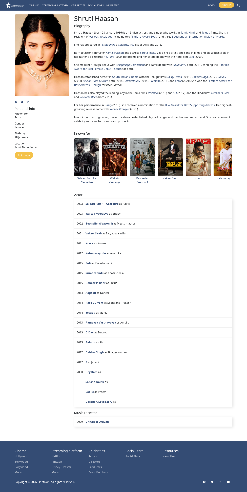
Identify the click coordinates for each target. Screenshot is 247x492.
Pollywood (21, 467)
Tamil (184, 32)
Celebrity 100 (126, 44)
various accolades (100, 36)
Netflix (56, 456)
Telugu (206, 32)
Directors (94, 461)
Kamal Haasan (115, 53)
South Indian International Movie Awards (198, 36)
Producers (95, 467)
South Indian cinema (125, 77)
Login (212, 5)
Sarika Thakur (148, 53)
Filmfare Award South (144, 36)
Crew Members (98, 472)
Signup (226, 5)
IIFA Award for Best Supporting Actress (190, 105)
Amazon (57, 461)
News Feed (112, 5)
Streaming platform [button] (55, 5)
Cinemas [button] (34, 5)
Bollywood (21, 461)
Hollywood (21, 456)
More (18, 472)
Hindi (192, 32)
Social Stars (96, 5)
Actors (93, 456)
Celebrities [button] (78, 5)
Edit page (24, 155)
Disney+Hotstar (61, 467)
